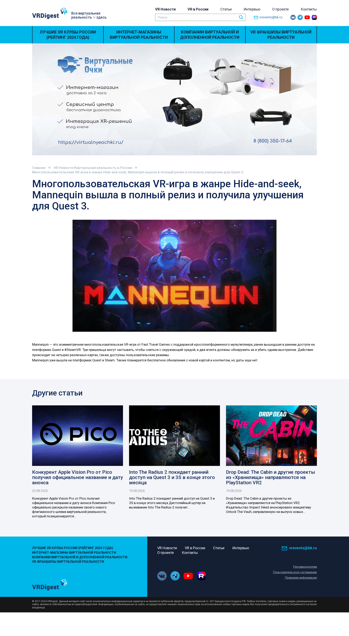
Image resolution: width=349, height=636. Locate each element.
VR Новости (165, 9)
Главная (38, 168)
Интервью (252, 9)
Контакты (309, 9)
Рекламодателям (305, 567)
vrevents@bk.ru (270, 17)
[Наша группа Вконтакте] (293, 17)
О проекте (280, 9)
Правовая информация (301, 578)
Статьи (226, 9)
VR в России (198, 9)
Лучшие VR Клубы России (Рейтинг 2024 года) (68, 35)
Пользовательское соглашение (295, 572)
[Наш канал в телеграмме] (300, 17)
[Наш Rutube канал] (314, 17)
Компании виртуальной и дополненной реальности (209, 35)
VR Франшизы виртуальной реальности (280, 35)
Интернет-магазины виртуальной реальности (139, 35)
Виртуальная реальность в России (103, 168)
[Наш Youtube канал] (307, 17)
